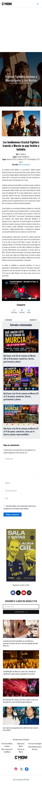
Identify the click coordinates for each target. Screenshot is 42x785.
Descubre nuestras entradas (21, 739)
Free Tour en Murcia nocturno (7, 744)
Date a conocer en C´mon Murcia (7, 750)
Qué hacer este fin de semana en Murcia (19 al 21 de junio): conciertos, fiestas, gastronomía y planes (21, 396)
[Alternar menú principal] (38, 4)
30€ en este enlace (24, 164)
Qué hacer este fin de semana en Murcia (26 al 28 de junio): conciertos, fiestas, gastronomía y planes (20, 358)
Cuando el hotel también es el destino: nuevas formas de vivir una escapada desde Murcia (20, 643)
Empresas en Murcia (20, 744)
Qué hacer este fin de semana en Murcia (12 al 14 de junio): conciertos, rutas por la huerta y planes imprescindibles (21, 431)
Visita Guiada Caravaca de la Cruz (34, 748)
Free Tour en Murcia (20, 750)
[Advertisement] (21, 30)
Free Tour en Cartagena (34, 743)
